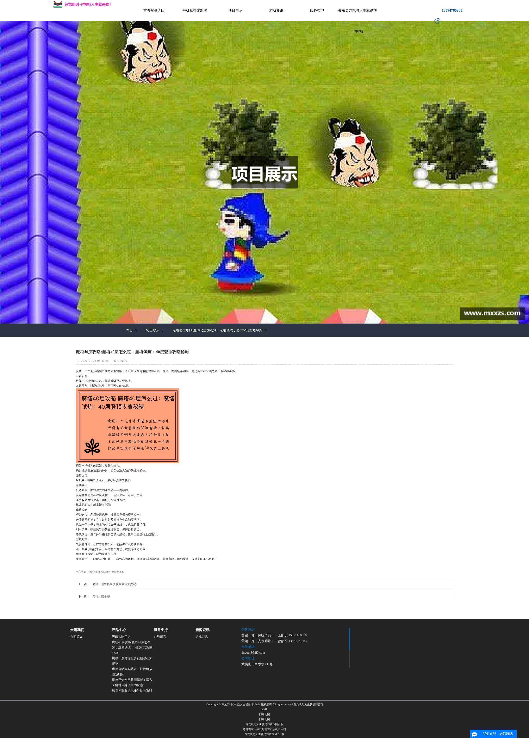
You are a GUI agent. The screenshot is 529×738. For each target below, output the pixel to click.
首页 (129, 330)
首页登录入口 (153, 10)
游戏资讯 (276, 10)
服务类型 (317, 10)
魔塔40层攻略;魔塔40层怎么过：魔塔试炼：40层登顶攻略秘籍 (218, 330)
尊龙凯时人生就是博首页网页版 (264, 724)
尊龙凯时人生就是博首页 (308, 704)
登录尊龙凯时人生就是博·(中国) (357, 20)
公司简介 (76, 636)
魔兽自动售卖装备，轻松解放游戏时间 (132, 671)
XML (265, 709)
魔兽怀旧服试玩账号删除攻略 (132, 690)
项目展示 (235, 10)
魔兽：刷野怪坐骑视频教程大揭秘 (114, 584)
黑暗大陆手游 (101, 596)
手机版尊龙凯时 (194, 10)
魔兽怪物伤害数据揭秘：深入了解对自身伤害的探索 (132, 682)
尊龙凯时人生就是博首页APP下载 (264, 734)
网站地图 (264, 714)
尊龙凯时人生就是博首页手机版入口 (264, 729)
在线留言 (160, 636)
